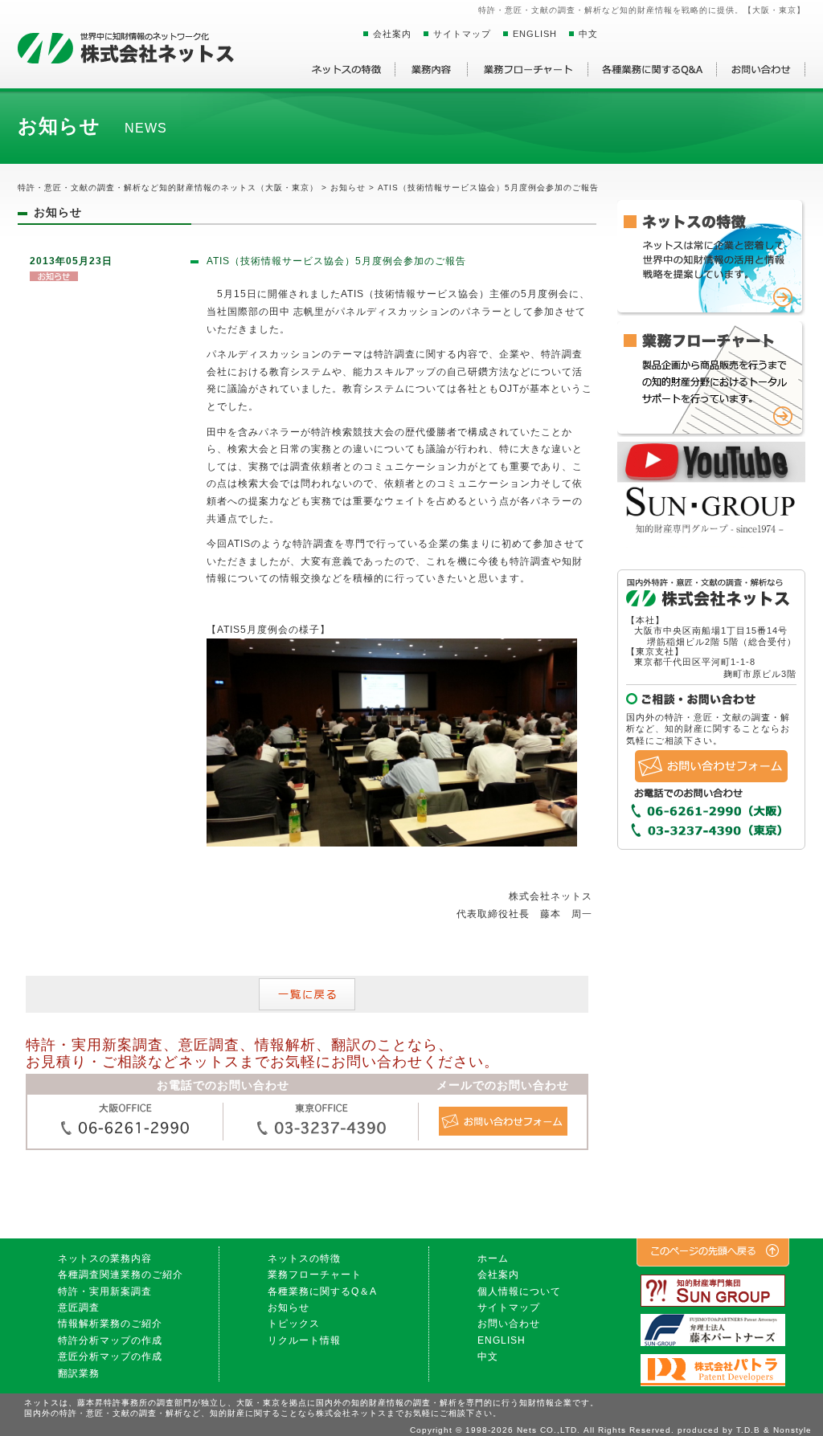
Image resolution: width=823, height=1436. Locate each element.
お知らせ (288, 1307)
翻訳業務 (79, 1373)
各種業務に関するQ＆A (322, 1291)
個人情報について (519, 1291)
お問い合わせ (508, 1323)
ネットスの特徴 (304, 1258)
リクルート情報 (304, 1340)
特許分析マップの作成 (110, 1340)
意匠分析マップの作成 (110, 1356)
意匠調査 (79, 1307)
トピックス (294, 1323)
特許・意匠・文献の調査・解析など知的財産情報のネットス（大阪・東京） (168, 187)
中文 (588, 34)
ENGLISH (535, 34)
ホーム (493, 1258)
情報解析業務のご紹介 (110, 1323)
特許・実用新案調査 (105, 1291)
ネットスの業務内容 (105, 1258)
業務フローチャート (315, 1274)
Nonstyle (792, 1430)
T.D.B (748, 1430)
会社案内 (392, 34)
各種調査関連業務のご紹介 (120, 1274)
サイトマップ (462, 34)
